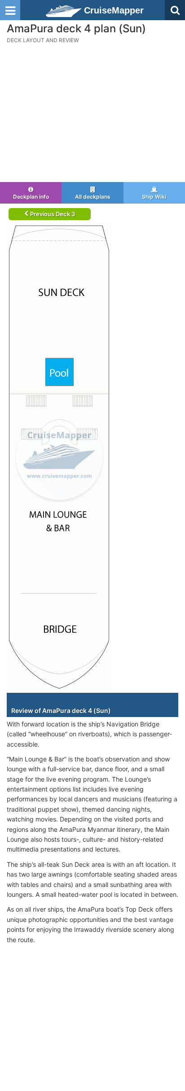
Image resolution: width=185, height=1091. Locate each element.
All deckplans (92, 196)
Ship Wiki (154, 196)
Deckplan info (31, 196)
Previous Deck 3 (52, 213)
